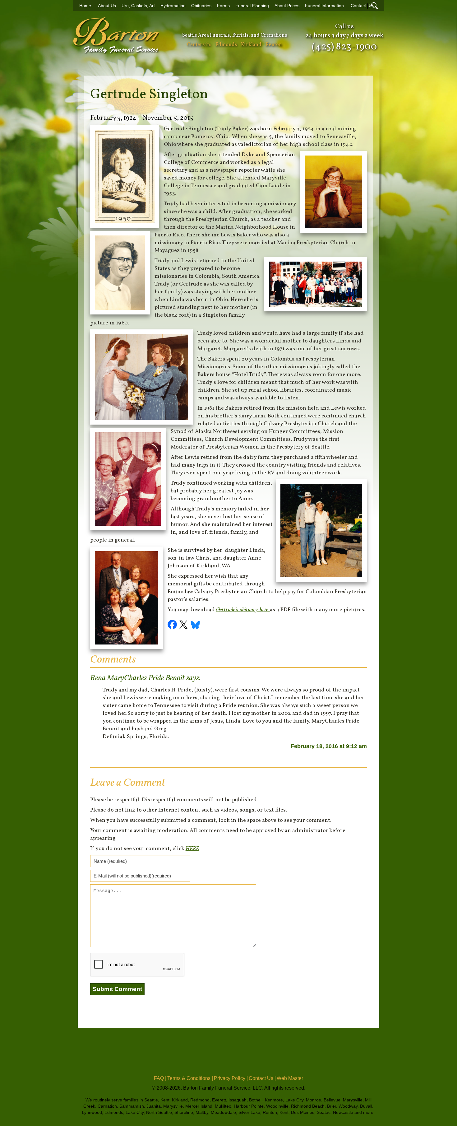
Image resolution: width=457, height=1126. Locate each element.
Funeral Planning (252, 5)
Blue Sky (195, 625)
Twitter (184, 625)
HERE (192, 849)
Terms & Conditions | (190, 1078)
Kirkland (251, 44)
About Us (107, 5)
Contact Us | (262, 1078)
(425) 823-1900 (344, 47)
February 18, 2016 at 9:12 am (329, 746)
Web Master (290, 1078)
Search (374, 5)
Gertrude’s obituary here (243, 610)
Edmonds (226, 44)
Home (85, 5)
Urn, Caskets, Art (138, 5)
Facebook (173, 625)
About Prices (287, 5)
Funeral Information (324, 5)
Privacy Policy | (231, 1078)
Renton (273, 44)
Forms (223, 5)
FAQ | (160, 1078)
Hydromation (173, 5)
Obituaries (201, 5)
